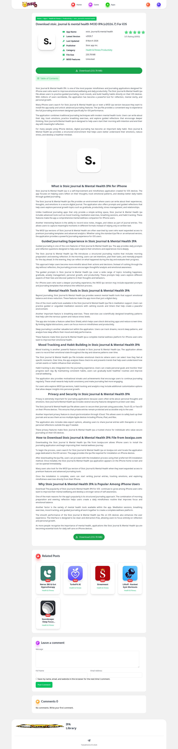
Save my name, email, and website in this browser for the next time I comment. (74, 679)
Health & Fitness (55, 19)
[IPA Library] (28, 4)
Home (79, 5)
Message (39, 649)
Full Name (40, 671)
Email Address (96, 671)
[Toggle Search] (159, 4)
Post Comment (44, 685)
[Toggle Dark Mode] (148, 4)
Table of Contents (49, 78)
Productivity (67, 19)
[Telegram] (89, 740)
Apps (113, 5)
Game (96, 5)
